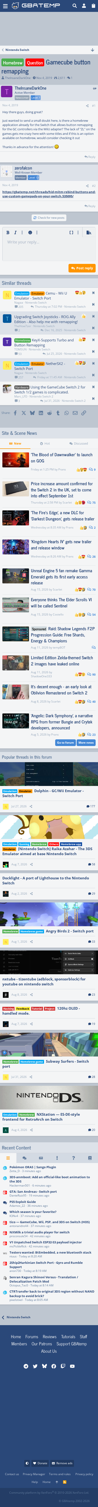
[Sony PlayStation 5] (5, 1204)
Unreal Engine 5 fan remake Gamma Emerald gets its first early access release (61, 576)
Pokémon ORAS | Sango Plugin (33, 1167)
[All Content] (8, 1158)
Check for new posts (51, 218)
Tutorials (68, 1336)
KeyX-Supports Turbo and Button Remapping (44, 342)
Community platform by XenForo (49, 1493)
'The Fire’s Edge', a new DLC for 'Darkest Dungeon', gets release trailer (62, 515)
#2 (94, 186)
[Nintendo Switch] (5, 1194)
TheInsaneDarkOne (18, 78)
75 (94, 503)
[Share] (87, 106)
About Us (49, 1350)
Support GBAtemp (72, 1343)
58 (93, 864)
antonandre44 (19, 1226)
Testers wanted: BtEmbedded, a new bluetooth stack (50, 1252)
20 (93, 1130)
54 (94, 615)
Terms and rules (60, 1474)
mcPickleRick (18, 1246)
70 (94, 590)
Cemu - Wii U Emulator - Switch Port (40, 295)
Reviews (50, 1336)
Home (16, 1336)
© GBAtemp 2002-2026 (74, 1501)
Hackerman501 (20, 1185)
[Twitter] (44, 1499)
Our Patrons (42, 1343)
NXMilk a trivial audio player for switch (40, 1232)
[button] (5, 6)
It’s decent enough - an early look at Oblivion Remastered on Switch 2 (61, 689)
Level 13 (34, 177)
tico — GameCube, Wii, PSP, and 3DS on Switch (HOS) (50, 1222)
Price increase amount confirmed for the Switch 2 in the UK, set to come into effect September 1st (62, 489)
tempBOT (59, 647)
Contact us (12, 1474)
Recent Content (16, 1147)
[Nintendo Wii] (5, 1255)
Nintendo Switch (36, 302)
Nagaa (18, 302)
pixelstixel (16, 1300)
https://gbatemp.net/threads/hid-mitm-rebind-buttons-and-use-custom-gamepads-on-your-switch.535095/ (49, 194)
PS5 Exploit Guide (23, 1202)
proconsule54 (19, 1236)
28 (93, 1077)
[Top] (57, 1482)
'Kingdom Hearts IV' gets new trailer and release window (61, 544)
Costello (58, 614)
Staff (83, 1336)
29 (93, 894)
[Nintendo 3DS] (5, 1169)
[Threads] (24, 1158)
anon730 (15, 1271)
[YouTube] (55, 1499)
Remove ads (64, 1463)
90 (94, 675)
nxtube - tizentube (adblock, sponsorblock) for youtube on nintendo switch (44, 981)
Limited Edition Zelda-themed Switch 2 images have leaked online (62, 660)
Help (35, 1482)
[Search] (74, 6)
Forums (31, 1336)
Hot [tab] (47, 443)
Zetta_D (15, 1171)
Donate (42, 1463)
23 (94, 735)
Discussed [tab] (81, 443)
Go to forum (65, 743)
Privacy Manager (34, 1474)
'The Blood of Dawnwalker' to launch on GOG (62, 457)
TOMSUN (20, 349)
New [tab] (17, 443)
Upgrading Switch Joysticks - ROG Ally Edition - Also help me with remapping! (46, 319)
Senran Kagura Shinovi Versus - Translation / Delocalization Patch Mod (44, 1279)
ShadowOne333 (41, 676)
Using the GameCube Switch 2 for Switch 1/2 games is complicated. (49, 389)
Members (19, 1343)
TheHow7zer (22, 326)
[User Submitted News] (41, 1158)
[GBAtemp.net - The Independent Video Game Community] (36, 6)
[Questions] (73, 1158)
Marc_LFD (20, 396)
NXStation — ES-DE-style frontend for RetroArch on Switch (41, 1117)
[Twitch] (34, 1499)
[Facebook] (13, 1499)
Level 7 (35, 97)
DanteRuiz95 (18, 1195)
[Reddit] (23, 1499)
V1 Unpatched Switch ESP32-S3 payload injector (46, 1242)
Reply (91, 157)
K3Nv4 (14, 1216)
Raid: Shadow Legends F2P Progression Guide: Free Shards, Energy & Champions (63, 634)
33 (93, 942)
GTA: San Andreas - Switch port (33, 1191)
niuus (13, 1256)
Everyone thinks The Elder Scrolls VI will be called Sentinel (61, 602)
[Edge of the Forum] (57, 1158)
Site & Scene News (19, 433)
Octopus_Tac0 (19, 1285)
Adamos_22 (17, 1206)
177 (92, 806)
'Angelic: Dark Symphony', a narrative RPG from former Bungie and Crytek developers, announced (62, 721)
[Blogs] (90, 1158)
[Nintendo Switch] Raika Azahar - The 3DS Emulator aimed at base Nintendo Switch (47, 851)
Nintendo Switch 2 (41, 396)
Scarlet (67, 502)
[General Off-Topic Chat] (5, 1214)
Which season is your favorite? (33, 1212)
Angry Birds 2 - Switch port (70, 931)
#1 (94, 106)
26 (94, 557)
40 (94, 702)
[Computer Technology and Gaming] (5, 1281)
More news (86, 743)
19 (93, 1024)
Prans (62, 469)
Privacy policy (84, 1474)
